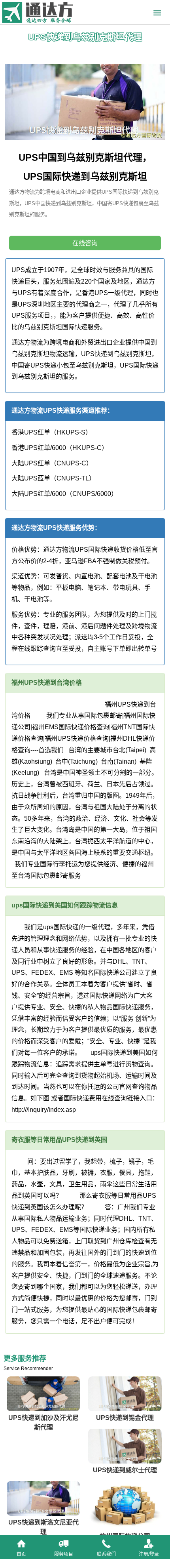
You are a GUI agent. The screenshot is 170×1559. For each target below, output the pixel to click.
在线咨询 (85, 243)
